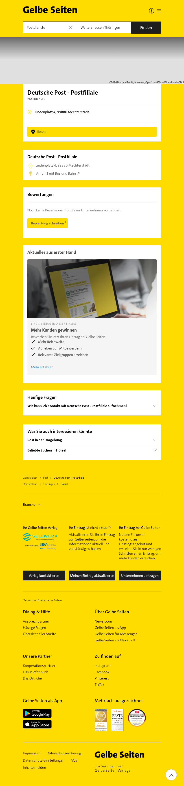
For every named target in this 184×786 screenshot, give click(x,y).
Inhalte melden (34, 767)
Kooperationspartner (39, 666)
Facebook (102, 672)
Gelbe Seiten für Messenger (116, 634)
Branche (29, 504)
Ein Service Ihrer (113, 768)
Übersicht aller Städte (39, 634)
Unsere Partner (37, 656)
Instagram (102, 666)
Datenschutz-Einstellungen (43, 760)
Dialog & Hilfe (36, 612)
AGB (74, 760)
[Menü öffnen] (159, 10)
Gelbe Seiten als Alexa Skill (115, 640)
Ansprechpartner (36, 621)
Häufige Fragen (34, 627)
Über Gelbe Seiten (112, 612)
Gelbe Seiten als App (110, 627)
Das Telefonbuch (35, 672)
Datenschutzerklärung (64, 753)
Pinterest (102, 678)
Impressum (31, 753)
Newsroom (103, 621)
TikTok (99, 684)
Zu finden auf (108, 656)
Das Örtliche (32, 678)
